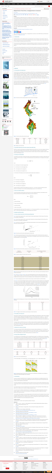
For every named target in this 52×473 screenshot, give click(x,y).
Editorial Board (5, 15)
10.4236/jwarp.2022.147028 (18, 14)
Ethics (23, 463)
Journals (6, 6)
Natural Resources (5, 99)
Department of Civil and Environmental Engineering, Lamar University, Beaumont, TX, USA (25, 13)
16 (14, 444)
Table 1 (45, 83)
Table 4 (15, 278)
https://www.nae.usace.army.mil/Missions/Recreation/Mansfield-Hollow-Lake (25, 410)
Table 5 (37, 332)
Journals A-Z (16, 463)
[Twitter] (3, 121)
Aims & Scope (5, 10)
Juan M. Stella (16, 12)
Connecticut (30, 29)
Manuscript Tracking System (35, 463)
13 (14, 435)
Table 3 (25, 274)
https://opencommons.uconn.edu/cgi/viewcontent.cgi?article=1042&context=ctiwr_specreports (28, 418)
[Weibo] (10, 121)
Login (48, 1)
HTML (25, 14)
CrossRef (17, 405)
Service (32, 462)
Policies (44, 462)
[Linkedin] (7, 121)
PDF (23, 14)
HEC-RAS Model (19, 29)
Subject (15, 464)
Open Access (44, 463)
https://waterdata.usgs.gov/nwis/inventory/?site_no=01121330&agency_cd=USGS (26, 412)
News (15, 469)
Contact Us (4, 52)
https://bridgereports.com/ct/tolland (20, 426)
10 (14, 427)
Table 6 (46, 338)
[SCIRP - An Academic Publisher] (7, 1)
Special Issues (25, 469)
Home (3, 6)
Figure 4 (15, 219)
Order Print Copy (4, 50)
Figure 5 (38, 284)
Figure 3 (15, 274)
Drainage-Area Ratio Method (25, 29)
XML (27, 14)
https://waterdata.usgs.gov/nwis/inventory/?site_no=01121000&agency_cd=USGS (26, 414)
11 (19, 151)
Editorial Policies (25, 464)
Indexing (4, 18)
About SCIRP (25, 462)
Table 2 (15, 222)
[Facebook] (5, 121)
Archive (4, 13)
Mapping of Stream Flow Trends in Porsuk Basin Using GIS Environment (7, 38)
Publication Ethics (45, 464)
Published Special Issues (6, 44)
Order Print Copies (33, 464)
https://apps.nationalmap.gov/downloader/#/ (21, 453)
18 (37, 316)
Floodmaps (15, 29)
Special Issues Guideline (6, 46)
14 (39, 157)
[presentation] (30, 175)
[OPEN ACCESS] (39, 1)
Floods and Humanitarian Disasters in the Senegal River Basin (6, 24)
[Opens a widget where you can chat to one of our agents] (49, 472)
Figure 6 (19, 324)
